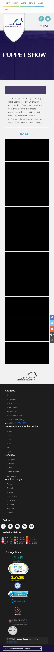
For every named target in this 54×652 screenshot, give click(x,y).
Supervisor (11, 500)
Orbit (15, 3)
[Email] (48, 19)
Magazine (11, 460)
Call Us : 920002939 (16, 423)
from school (13, 472)
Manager (10, 504)
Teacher (10, 492)
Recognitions (12, 411)
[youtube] (52, 328)
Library (10, 464)
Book (9, 468)
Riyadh (32, 3)
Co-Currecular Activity (15, 420)
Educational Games (14, 416)
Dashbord (11, 512)
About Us (10, 395)
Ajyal (7, 10)
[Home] (14, 28)
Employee (10, 508)
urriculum (11, 476)
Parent (9, 484)
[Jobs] (41, 19)
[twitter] (52, 323)
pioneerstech (12, 642)
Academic (11, 403)
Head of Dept (12, 496)
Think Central (12, 407)
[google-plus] (52, 334)
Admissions (11, 399)
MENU (45, 26)
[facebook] (52, 317)
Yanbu (40, 3)
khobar (7, 3)
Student (10, 488)
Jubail (23, 3)
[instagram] (52, 340)
